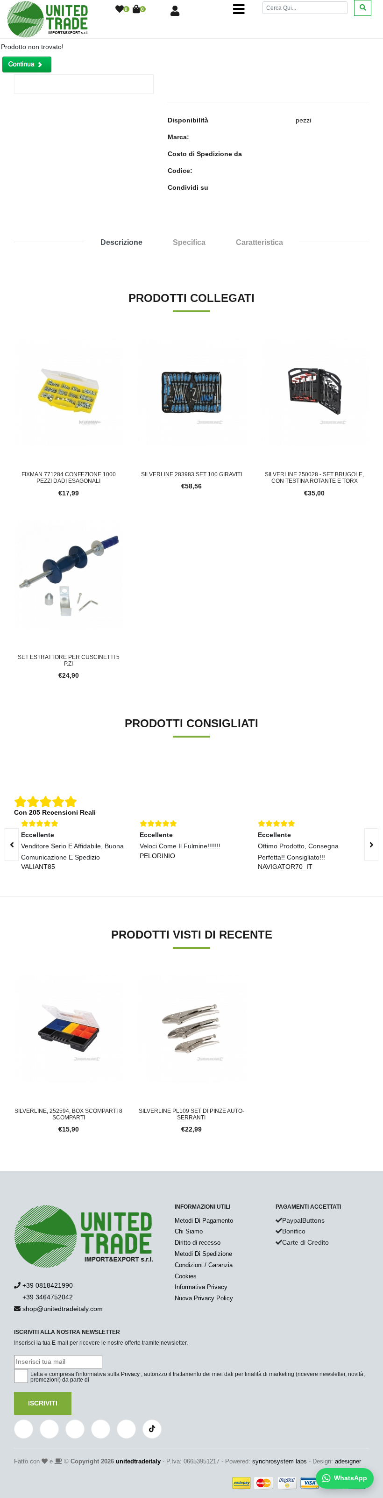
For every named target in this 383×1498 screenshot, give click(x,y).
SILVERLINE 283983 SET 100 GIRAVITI (191, 474)
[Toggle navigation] (239, 9)
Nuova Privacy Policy (204, 1298)
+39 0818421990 (47, 1285)
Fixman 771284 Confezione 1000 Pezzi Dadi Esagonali (68, 477)
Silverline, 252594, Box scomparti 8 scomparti (68, 1114)
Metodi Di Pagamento (204, 1220)
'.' (139, 979)
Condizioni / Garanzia (204, 1265)
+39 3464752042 (47, 1297)
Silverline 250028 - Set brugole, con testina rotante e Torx (314, 477)
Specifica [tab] (189, 242)
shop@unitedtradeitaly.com (62, 1308)
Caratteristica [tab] (259, 242)
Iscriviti (42, 1403)
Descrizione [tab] (121, 242)
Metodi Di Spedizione (203, 1253)
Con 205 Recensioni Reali (55, 812)
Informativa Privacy (201, 1286)
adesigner (348, 1461)
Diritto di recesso (197, 1242)
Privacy (130, 1374)
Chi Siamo (189, 1231)
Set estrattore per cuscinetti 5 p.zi (69, 660)
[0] (119, 10)
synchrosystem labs (279, 1461)
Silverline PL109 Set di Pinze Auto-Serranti (191, 1114)
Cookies (186, 1276)
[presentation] (371, 844)
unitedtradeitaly (138, 1461)
